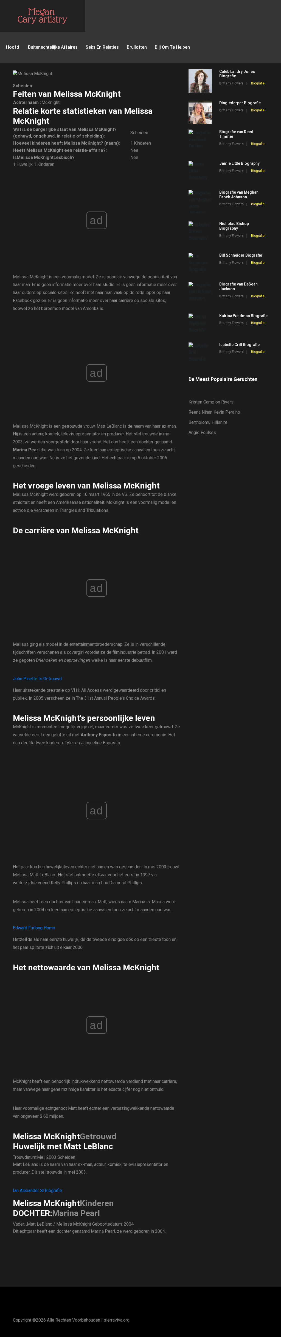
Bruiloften (137, 47)
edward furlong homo (34, 927)
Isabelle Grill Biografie (239, 344)
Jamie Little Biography (239, 163)
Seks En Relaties (102, 47)
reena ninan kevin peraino (214, 412)
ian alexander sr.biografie (37, 1190)
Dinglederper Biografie (240, 103)
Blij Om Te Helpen (172, 47)
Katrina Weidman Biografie (243, 316)
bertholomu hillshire (208, 422)
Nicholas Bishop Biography (234, 225)
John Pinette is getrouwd (37, 678)
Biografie (258, 83)
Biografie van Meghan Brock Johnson (238, 194)
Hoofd (12, 47)
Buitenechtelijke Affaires (53, 47)
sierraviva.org (117, 1320)
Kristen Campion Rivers (211, 402)
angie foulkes (202, 432)
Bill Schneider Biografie (240, 255)
